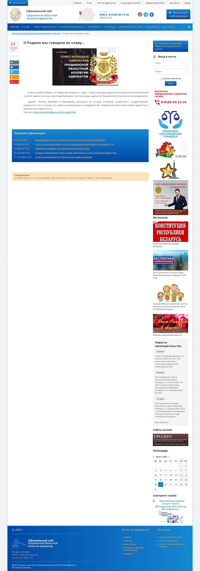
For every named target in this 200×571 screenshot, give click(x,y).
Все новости (161, 422)
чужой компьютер (171, 78)
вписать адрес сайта (36, 14)
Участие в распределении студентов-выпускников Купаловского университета (74, 144)
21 (176, 480)
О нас (89, 2)
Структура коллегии (130, 2)
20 (171, 480)
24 (155, 484)
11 (161, 475)
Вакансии (128, 540)
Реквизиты (94, 27)
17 (155, 480)
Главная (77, 2)
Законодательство (131, 27)
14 (176, 475)
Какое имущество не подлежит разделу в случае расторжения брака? (70, 140)
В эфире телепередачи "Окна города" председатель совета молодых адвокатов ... (76, 152)
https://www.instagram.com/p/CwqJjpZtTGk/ (55, 112)
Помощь (110, 27)
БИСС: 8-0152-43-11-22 (114, 14)
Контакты (174, 2)
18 (161, 480)
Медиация (153, 27)
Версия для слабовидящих (178, 14)
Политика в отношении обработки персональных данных (168, 46)
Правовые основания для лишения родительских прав (62, 148)
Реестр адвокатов (106, 2)
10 (155, 475)
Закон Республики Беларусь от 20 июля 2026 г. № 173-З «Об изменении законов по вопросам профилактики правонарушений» (169, 361)
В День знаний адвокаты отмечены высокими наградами (63, 157)
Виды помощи (130, 544)
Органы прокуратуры (168, 540)
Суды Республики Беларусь (171, 537)
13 (171, 475)
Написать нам (106, 17)
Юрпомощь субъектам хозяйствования (134, 548)
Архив (187, 2)
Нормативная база (155, 2)
